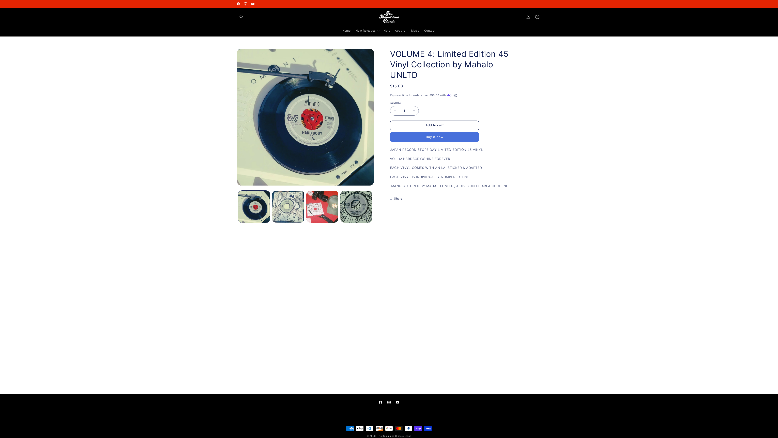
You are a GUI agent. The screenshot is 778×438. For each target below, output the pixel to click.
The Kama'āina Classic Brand (394, 436)
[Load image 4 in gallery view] (356, 207)
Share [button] (398, 198)
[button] (241, 16)
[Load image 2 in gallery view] (288, 207)
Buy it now (434, 137)
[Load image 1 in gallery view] (254, 207)
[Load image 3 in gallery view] (322, 207)
